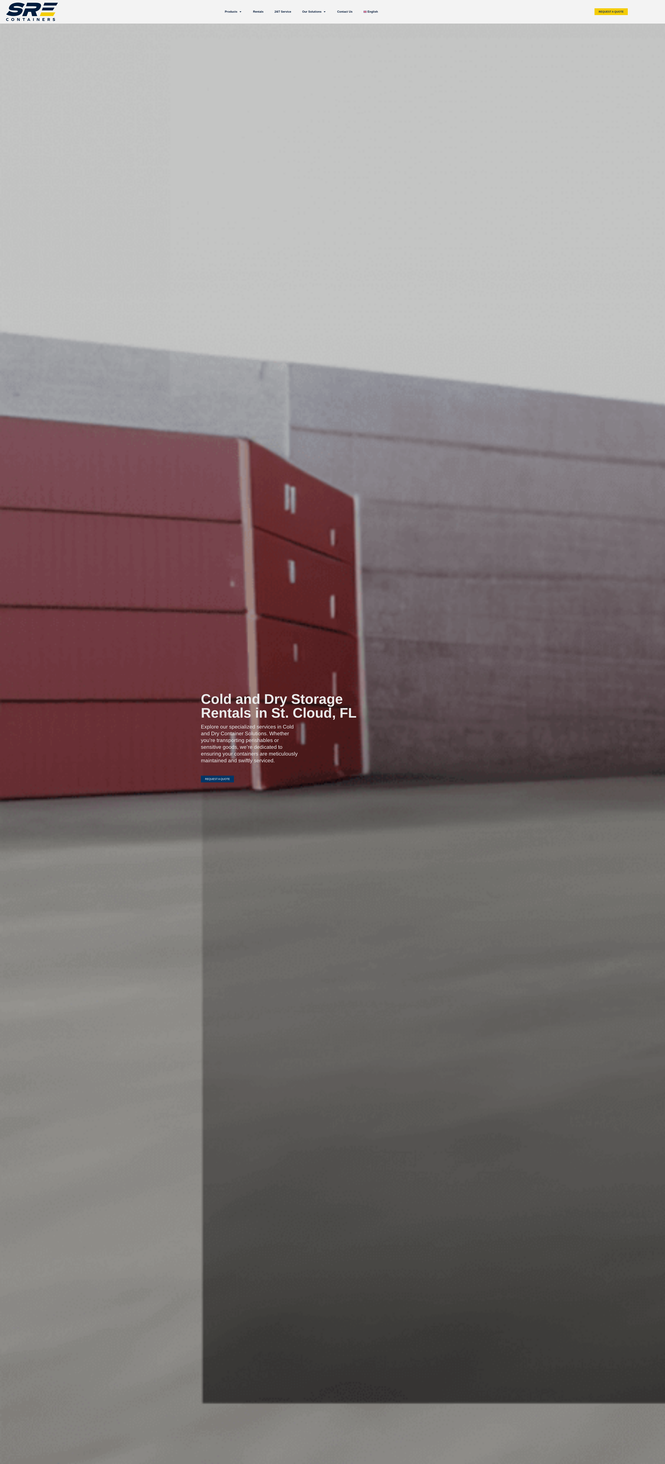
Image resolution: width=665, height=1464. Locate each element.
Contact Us (344, 11)
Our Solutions (311, 11)
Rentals (258, 11)
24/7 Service (282, 11)
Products (231, 11)
